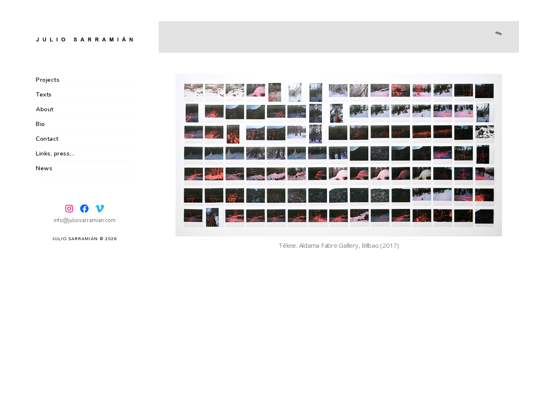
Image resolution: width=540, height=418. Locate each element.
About (45, 109)
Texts (44, 95)
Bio (40, 124)
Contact (47, 139)
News (44, 168)
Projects (47, 80)
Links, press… (55, 154)
